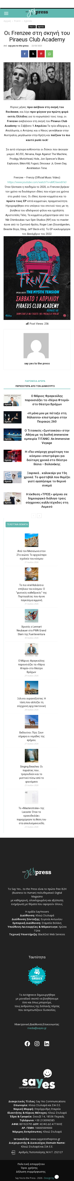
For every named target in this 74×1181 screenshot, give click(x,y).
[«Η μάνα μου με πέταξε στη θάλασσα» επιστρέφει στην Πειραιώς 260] (13, 417)
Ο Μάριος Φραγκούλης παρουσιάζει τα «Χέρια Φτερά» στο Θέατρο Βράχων (47, 400)
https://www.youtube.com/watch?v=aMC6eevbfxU (37, 182)
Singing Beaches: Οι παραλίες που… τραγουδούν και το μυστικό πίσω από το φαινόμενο (31, 774)
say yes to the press (18, 45)
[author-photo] (37, 358)
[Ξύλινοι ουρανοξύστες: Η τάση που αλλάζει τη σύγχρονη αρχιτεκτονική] (31, 688)
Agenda (28, 21)
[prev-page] (33, 515)
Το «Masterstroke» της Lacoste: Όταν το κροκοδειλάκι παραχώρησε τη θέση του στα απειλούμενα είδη (31, 816)
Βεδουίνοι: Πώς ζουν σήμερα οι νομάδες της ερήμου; (31, 736)
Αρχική (7, 21)
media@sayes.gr (37, 1028)
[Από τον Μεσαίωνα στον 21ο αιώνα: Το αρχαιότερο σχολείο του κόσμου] (31, 540)
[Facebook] (24, 53)
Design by (49, 1178)
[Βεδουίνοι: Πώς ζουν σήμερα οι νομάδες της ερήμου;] (31, 722)
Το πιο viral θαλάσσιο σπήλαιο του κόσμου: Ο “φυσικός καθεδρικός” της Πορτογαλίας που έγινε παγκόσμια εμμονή (31, 593)
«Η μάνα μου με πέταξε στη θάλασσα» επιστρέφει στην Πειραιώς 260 (47, 417)
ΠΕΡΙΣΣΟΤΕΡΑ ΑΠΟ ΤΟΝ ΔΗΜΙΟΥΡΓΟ (35, 386)
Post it (17, 21)
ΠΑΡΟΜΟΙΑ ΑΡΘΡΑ (35, 381)
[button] (6, 13)
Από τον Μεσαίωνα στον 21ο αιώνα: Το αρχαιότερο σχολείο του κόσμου (32, 555)
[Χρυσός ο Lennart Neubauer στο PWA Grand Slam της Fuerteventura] (31, 616)
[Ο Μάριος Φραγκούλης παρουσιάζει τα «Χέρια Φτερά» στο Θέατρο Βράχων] (13, 400)
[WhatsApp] (49, 53)
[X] (32, 53)
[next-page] (39, 515)
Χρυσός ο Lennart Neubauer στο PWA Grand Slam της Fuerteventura (31, 630)
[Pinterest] (41, 53)
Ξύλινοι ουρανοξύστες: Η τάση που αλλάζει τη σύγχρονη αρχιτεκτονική (31, 702)
